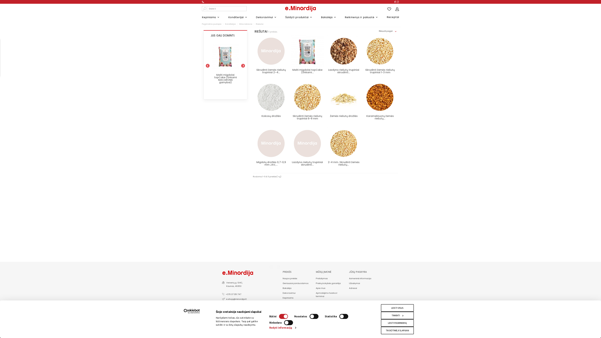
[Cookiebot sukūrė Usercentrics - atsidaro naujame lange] (191, 311)
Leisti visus (397, 308)
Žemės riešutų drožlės (344, 116)
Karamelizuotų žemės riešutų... (380, 117)
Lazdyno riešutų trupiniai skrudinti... (343, 71)
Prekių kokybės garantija (328, 283)
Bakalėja (328, 17)
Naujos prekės (290, 278)
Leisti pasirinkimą (397, 323)
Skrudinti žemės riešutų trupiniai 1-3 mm (380, 71)
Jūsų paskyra (358, 272)
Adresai (353, 288)
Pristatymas (322, 278)
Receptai (393, 17)
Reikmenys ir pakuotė (361, 17)
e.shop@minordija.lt (236, 299)
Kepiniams (211, 17)
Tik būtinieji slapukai (397, 330)
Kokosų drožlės (271, 116)
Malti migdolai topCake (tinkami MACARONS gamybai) (225, 79)
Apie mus (320, 288)
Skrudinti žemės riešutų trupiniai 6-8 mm (307, 117)
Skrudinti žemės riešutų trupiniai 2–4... (271, 71)
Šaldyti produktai (299, 17)
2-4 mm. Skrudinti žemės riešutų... (344, 163)
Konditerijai (238, 17)
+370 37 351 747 (233, 294)
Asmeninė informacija (360, 278)
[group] (225, 64)
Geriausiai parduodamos (295, 283)
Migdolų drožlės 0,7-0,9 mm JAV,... (271, 163)
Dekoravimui (266, 17)
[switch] (314, 316)
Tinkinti (396, 315)
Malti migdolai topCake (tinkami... (307, 71)
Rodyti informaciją (280, 327)
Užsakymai (354, 283)
